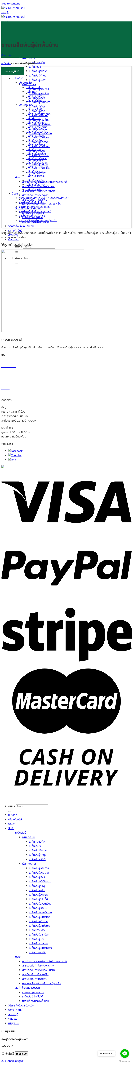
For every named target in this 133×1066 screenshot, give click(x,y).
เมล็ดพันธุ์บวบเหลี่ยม (37, 131)
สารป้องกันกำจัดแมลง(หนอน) (35, 207)
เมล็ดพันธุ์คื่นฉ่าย (38, 71)
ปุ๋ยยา (18, 177)
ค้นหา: (11, 806)
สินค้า (11, 828)
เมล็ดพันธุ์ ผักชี (37, 80)
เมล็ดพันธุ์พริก (34, 140)
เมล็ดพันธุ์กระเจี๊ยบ (36, 123)
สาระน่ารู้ (13, 1014)
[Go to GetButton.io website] (124, 1061)
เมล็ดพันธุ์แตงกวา (36, 171)
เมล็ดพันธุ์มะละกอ (35, 185)
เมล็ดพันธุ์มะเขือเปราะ (37, 167)
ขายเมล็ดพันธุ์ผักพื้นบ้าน (35, 1001)
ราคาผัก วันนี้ (15, 230)
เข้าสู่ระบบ (21, 1053)
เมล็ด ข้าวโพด (33, 118)
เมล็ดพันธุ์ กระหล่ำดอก (38, 114)
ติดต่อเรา (13, 1019)
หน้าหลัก (6, 63)
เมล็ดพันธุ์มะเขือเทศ (36, 162)
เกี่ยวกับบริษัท (15, 819)
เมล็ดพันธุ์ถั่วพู (37, 106)
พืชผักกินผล (26, 105)
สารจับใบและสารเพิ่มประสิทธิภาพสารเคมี (44, 182)
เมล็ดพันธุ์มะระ (33, 149)
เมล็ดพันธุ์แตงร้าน (39, 93)
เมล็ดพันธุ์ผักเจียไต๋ (32, 996)
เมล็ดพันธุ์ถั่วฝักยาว (36, 127)
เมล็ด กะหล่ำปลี (34, 109)
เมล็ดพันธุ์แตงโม (35, 180)
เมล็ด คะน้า (35, 67)
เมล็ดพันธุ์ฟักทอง (35, 145)
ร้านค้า (11, 824)
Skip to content (10, 3)
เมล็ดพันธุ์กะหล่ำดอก (40, 912)
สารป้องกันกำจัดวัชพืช (31, 202)
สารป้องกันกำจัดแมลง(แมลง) (35, 211)
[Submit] (9, 811)
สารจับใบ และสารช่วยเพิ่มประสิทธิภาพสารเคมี (44, 198)
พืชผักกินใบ (28, 58)
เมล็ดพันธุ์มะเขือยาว (36, 158)
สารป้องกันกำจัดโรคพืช (35, 195)
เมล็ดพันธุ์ (17, 78)
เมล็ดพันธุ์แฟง (34, 189)
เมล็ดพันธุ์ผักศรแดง (33, 992)
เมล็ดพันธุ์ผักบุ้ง (37, 75)
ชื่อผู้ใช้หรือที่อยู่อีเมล (14, 1039)
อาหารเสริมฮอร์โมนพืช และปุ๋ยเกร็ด (38, 220)
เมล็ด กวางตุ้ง (33, 87)
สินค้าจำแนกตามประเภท (28, 988)
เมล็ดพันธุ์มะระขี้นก (36, 154)
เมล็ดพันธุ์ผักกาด (35, 136)
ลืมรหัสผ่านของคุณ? (12, 1061)
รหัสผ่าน (7, 1046)
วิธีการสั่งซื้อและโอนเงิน (21, 226)
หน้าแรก (12, 815)
